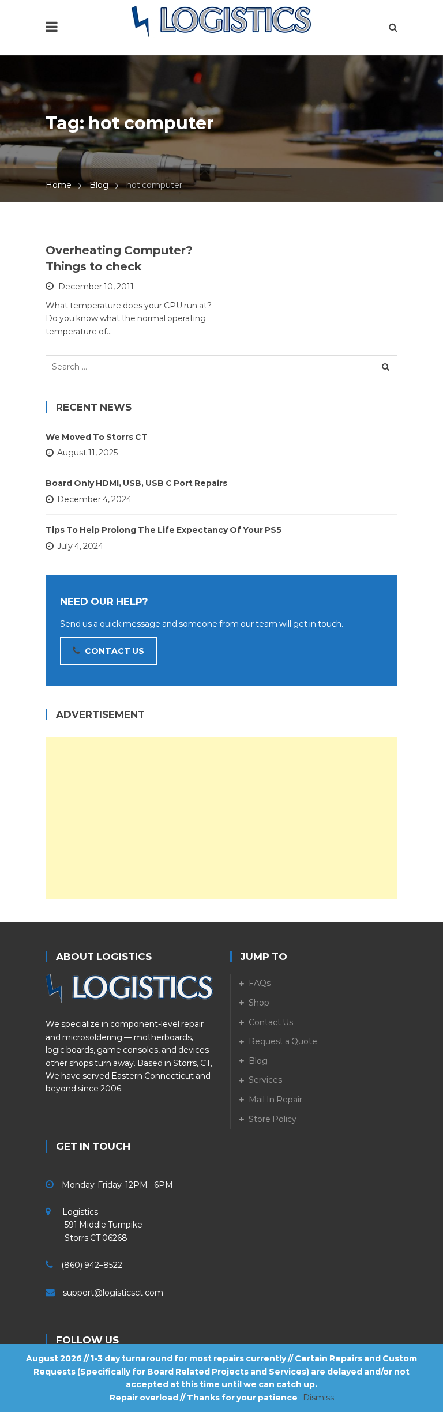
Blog (98, 185)
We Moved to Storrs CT (97, 437)
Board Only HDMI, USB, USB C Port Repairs (136, 483)
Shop (259, 1002)
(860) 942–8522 (91, 1265)
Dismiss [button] (318, 1397)
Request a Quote (283, 1041)
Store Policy (272, 1119)
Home (59, 185)
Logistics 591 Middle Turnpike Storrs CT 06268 (94, 1225)
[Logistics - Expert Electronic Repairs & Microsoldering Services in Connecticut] (221, 21)
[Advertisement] (221, 818)
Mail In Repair (275, 1099)
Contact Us (271, 1022)
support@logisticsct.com (113, 1292)
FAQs (260, 983)
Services (265, 1080)
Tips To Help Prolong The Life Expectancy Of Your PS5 (163, 530)
